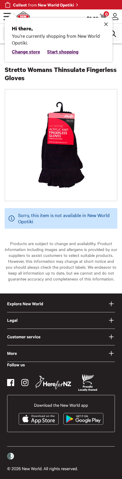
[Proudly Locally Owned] (87, 382)
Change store (26, 51)
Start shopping (62, 51)
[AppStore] (39, 419)
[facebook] (10, 382)
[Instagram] (24, 382)
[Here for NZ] (53, 382)
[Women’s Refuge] (10, 456)
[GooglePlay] (83, 419)
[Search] (112, 34)
